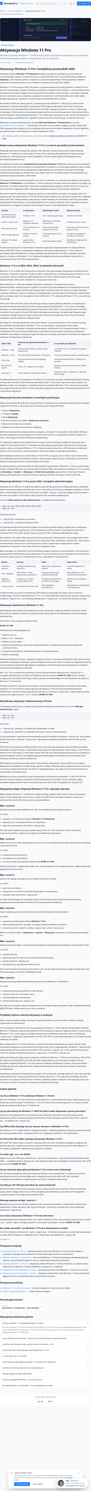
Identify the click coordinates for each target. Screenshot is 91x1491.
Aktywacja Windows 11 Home (15, 1263)
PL (70, 3)
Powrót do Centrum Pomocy (12, 14)
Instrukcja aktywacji (15, 11)
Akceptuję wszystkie (22, 1484)
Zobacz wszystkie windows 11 (15, 1291)
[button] (72, 1483)
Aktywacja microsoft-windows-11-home (19, 1273)
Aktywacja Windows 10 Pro (14, 1251)
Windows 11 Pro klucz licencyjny (16, 1288)
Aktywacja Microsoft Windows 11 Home (19, 1270)
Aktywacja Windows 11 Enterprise (17, 1257)
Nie (51, 1401)
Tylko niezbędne (38, 1484)
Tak (42, 1401)
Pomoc (2, 11)
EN (74, 3)
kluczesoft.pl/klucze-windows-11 (13, 125)
